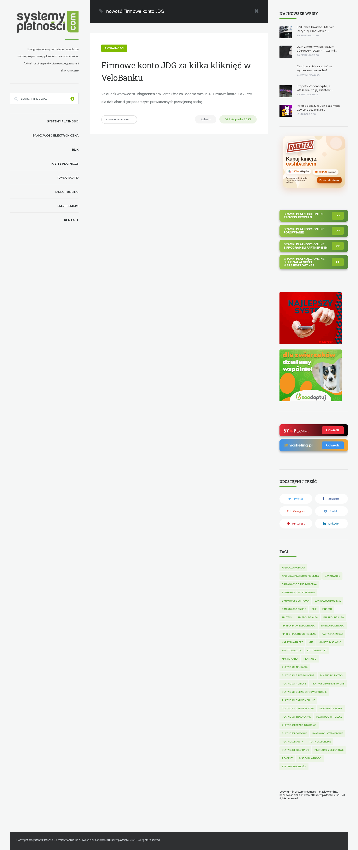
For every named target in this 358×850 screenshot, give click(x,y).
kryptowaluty (317, 650)
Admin (205, 119)
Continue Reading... (119, 119)
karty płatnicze (292, 642)
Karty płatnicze (65, 164)
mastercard (290, 659)
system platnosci (310, 758)
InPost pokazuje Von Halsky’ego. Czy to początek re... (319, 107)
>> (338, 215)
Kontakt (71, 220)
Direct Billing (67, 192)
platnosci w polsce (329, 717)
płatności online (320, 741)
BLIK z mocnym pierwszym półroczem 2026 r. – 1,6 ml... (317, 48)
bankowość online (294, 609)
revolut (287, 758)
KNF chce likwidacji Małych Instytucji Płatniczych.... (315, 29)
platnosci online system (298, 708)
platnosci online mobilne (298, 700)
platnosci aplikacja (294, 667)
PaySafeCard (68, 178)
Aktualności (114, 48)
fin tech (287, 617)
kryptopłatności (330, 642)
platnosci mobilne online (328, 683)
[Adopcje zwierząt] (310, 400)
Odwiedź (333, 430)
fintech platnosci (332, 625)
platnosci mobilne (294, 683)
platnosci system (330, 708)
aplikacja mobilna (293, 567)
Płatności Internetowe (327, 733)
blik (314, 609)
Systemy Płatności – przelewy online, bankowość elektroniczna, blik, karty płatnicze (308, 793)
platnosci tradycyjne (296, 717)
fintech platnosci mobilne (299, 634)
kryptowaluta (291, 650)
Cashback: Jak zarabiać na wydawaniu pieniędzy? (314, 68)
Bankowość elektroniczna (56, 135)
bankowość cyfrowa (295, 601)
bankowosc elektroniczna (299, 584)
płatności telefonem (295, 750)
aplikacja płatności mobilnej (300, 576)
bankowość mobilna (328, 601)
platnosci (310, 659)
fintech (327, 609)
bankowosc (332, 576)
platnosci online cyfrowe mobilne (304, 692)
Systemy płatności (63, 121)
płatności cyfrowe (294, 733)
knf (311, 642)
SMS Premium (68, 206)
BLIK (75, 149)
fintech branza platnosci (298, 625)
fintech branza (308, 617)
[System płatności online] (310, 343)
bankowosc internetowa (298, 592)
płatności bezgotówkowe (299, 725)
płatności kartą (292, 741)
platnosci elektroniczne (298, 675)
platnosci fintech (331, 675)
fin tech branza (333, 617)
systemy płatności (294, 766)
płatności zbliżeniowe (328, 750)
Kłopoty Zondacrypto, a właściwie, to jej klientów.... (315, 88)
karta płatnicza (332, 634)
